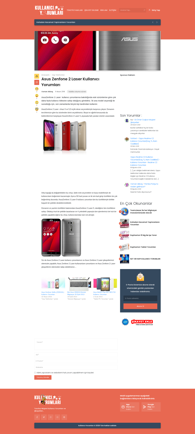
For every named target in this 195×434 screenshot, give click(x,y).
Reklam (103, 10)
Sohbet (133, 138)
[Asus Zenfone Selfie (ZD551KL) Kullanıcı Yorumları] (53, 284)
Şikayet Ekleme (91, 10)
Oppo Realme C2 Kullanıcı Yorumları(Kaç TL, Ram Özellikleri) (143, 141)
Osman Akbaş (47, 91)
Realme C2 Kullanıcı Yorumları (143, 163)
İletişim (112, 10)
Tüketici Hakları (75, 10)
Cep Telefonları (58, 75)
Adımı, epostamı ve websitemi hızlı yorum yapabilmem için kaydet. (65, 372)
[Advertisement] (79, 175)
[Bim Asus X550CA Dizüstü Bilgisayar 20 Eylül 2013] (79, 284)
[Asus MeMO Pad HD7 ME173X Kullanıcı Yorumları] (105, 284)
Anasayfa (45, 75)
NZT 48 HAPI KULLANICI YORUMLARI (145, 259)
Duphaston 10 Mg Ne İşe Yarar (143, 235)
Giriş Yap (156, 10)
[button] (153, 22)
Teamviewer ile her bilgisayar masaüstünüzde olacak (143, 211)
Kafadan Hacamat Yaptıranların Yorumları (56, 22)
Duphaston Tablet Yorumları (143, 247)
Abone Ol (140, 306)
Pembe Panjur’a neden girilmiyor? (144, 185)
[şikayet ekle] (137, 322)
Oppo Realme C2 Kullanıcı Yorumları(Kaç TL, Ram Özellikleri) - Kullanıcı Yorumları (145, 160)
